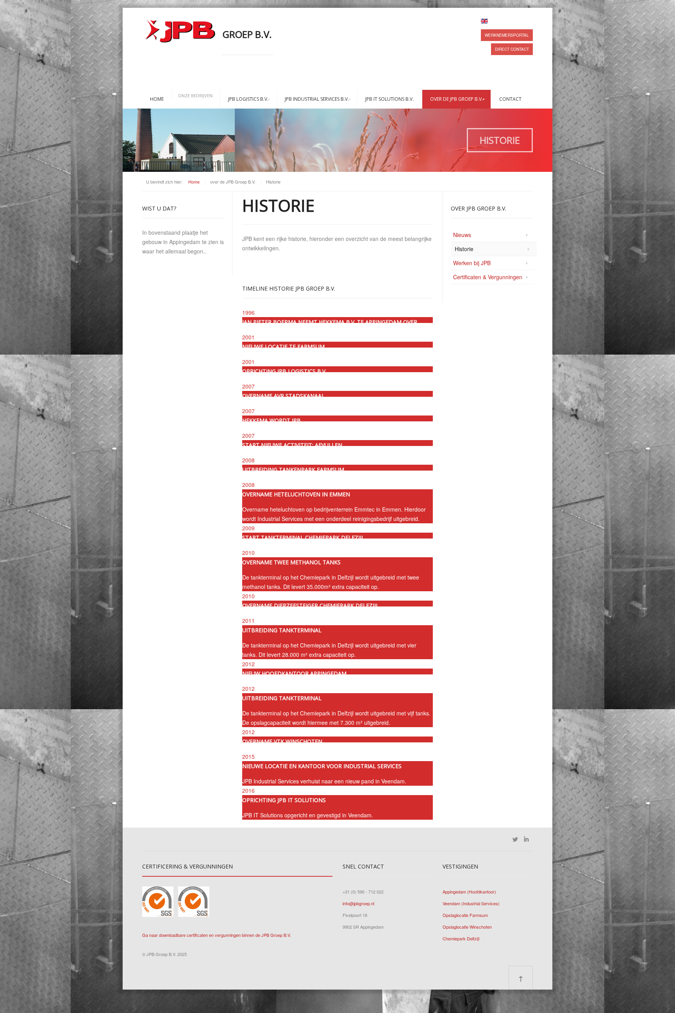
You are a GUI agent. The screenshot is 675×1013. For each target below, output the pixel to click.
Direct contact (512, 49)
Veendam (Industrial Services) (471, 903)
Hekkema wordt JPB (271, 420)
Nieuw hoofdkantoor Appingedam (294, 673)
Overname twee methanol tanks (291, 562)
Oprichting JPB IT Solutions (284, 800)
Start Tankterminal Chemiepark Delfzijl (303, 537)
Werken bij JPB (472, 263)
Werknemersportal (507, 35)
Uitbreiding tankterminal (281, 630)
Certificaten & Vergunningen (487, 277)
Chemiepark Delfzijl (461, 938)
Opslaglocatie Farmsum (465, 915)
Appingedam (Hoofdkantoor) (469, 891)
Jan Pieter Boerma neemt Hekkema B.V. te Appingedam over (329, 322)
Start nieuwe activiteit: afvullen (292, 445)
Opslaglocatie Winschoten (467, 927)
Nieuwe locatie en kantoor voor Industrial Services (322, 766)
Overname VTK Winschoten (282, 741)
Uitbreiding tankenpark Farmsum (293, 469)
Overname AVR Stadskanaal (283, 395)
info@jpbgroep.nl (358, 903)
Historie (464, 249)
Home (157, 99)
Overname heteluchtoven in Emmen (296, 494)
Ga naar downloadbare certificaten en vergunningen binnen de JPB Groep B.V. (216, 935)
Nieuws (462, 235)
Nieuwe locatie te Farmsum (283, 346)
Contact (510, 99)
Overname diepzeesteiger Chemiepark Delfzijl (310, 605)
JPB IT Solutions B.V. (389, 99)
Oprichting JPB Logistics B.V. (284, 371)
